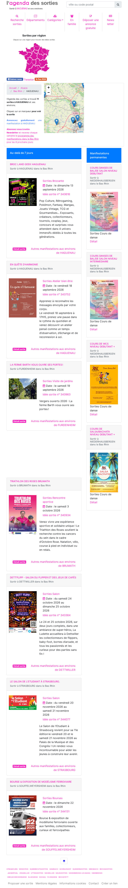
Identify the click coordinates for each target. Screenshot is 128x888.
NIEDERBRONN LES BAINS (79, 873)
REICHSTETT (63, 877)
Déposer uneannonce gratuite (91, 24)
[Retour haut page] (64, 861)
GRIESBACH (93, 869)
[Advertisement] (94, 55)
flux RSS (41, 79)
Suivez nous (16, 79)
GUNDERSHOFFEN (80, 869)
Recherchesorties (17, 22)
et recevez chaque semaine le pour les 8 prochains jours (23, 135)
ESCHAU (42, 877)
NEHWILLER (49, 873)
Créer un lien (110, 883)
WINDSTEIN (23, 869)
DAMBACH (54, 869)
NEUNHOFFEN (61, 873)
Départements (35, 20)
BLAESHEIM (33, 877)
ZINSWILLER (24, 873)
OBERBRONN (97, 873)
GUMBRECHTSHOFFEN (39, 869)
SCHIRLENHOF (65, 869)
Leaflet (80, 131)
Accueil (12, 88)
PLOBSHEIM (52, 877)
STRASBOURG (12, 869)
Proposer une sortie (20, 883)
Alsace (24, 88)
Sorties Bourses (52, 798)
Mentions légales (46, 883)
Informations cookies (73, 883)
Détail (93, 241)
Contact (94, 883)
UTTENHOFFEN (37, 873)
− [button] (49, 92)
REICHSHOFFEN (106, 869)
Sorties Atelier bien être (57, 281)
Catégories (54, 20)
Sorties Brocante (53, 180)
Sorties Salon (51, 593)
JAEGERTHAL (13, 873)
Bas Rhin (18, 91)
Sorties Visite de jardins (58, 381)
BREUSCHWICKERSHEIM (17, 877)
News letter (110, 22)
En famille (72, 22)
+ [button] (49, 87)
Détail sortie (19, 249)
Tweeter (29, 79)
